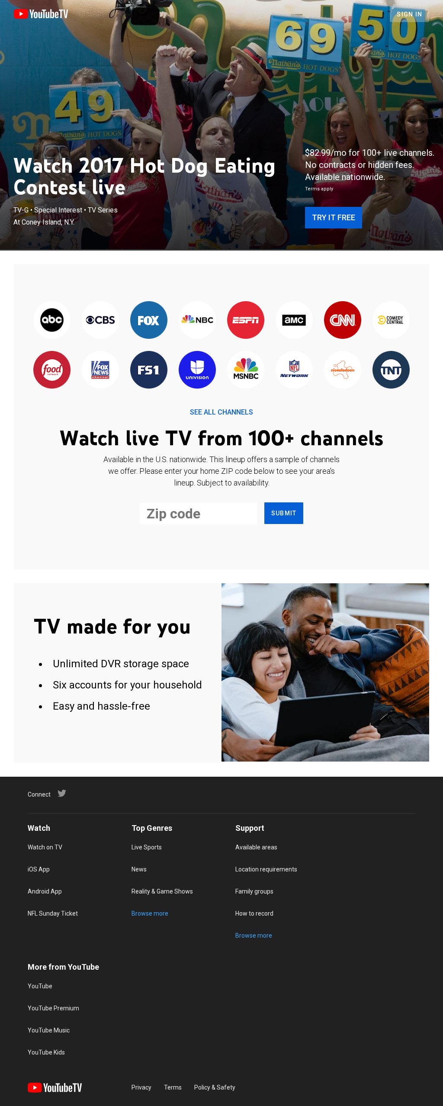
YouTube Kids (46, 1052)
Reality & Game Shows (162, 891)
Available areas (256, 847)
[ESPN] (246, 320)
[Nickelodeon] (342, 370)
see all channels (221, 412)
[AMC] (294, 320)
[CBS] (100, 320)
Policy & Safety (214, 1087)
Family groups (254, 891)
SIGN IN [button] (409, 14)
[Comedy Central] (391, 320)
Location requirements (266, 869)
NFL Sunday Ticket (53, 913)
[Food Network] (52, 370)
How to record (254, 913)
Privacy (141, 1087)
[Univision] (197, 370)
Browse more (150, 913)
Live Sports (147, 847)
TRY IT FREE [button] (333, 217)
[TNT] (391, 370)
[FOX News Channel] (100, 370)
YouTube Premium (53, 1008)
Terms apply (319, 189)
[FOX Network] (149, 320)
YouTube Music (49, 1030)
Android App (45, 891)
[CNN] (342, 320)
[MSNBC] (246, 370)
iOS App (39, 869)
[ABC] (52, 320)
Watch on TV (45, 847)
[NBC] (197, 320)
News (139, 869)
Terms (173, 1087)
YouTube (40, 986)
